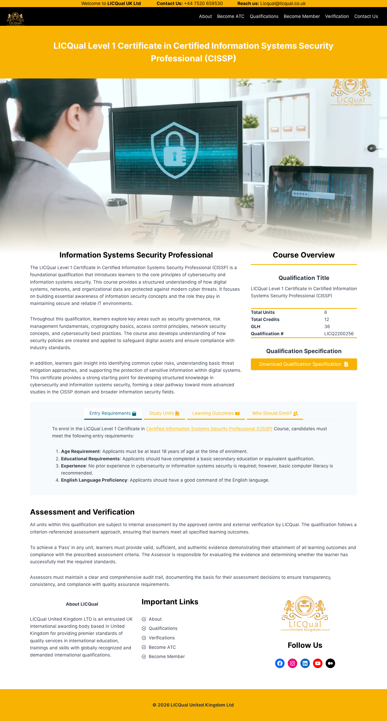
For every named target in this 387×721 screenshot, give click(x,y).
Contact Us (366, 16)
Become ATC (230, 16)
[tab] (113, 414)
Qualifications (264, 16)
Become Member (302, 16)
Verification (337, 16)
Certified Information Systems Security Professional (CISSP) (209, 428)
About (205, 16)
